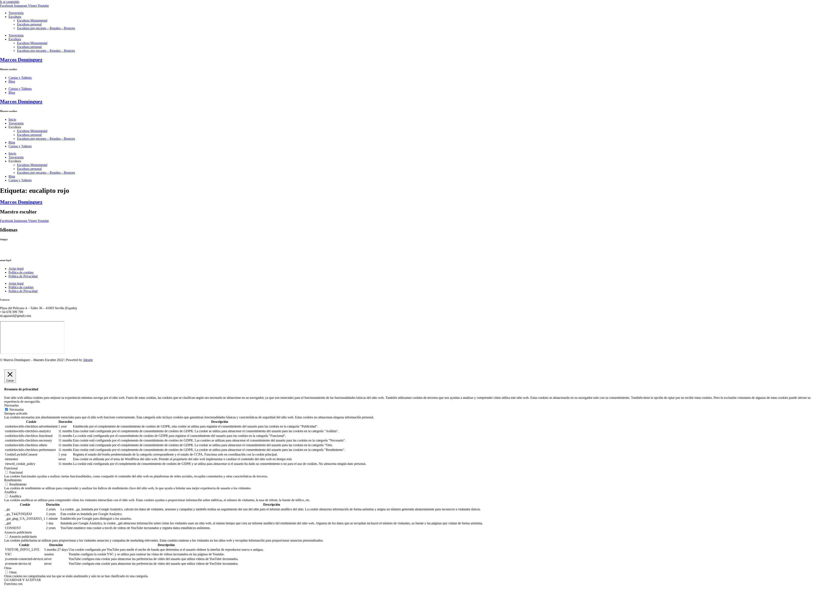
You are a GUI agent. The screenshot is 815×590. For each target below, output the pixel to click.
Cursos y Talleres (20, 77)
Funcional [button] (11, 468)
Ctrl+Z (4, 248)
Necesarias (16, 409)
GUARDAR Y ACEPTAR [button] (22, 580)
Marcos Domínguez (21, 59)
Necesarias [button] (11, 405)
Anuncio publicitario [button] (18, 532)
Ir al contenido (9, 2)
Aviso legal (16, 268)
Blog (11, 81)
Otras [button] (7, 568)
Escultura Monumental (32, 20)
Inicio (12, 119)
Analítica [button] (10, 492)
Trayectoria (16, 13)
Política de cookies (21, 272)
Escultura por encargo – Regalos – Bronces (46, 28)
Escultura (14, 16)
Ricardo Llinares (11, 251)
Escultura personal (29, 24)
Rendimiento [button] (12, 480)
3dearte (88, 360)
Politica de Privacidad (23, 276)
